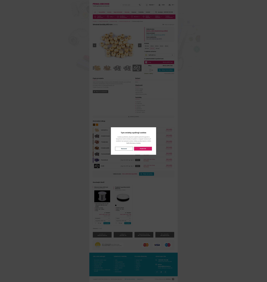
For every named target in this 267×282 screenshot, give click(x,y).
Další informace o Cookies (133, 143)
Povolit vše (143, 148)
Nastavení (124, 148)
